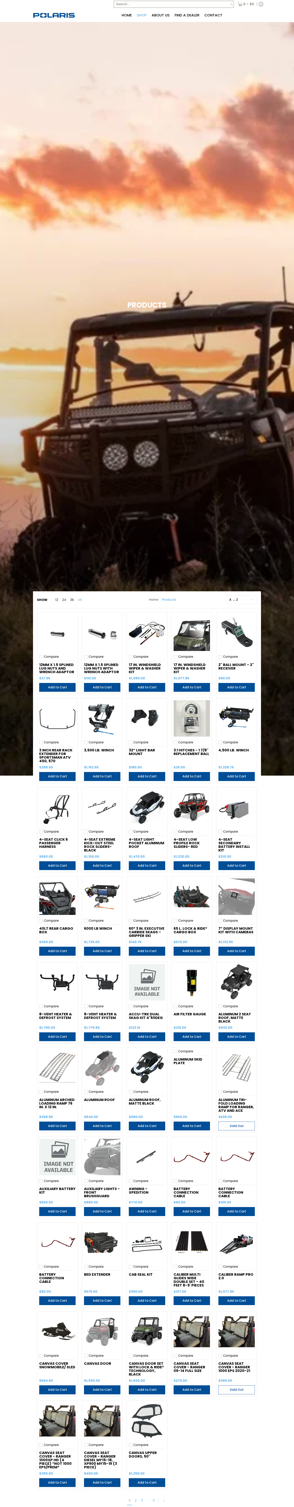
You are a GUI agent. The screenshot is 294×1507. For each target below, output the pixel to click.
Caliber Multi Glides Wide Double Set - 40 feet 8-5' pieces (189, 1280)
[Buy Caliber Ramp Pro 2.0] (236, 1242)
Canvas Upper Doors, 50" (143, 1454)
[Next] (164, 1500)
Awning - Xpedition (138, 1190)
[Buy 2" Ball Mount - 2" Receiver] (236, 633)
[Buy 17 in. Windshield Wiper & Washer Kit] (147, 633)
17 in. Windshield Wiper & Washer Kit (145, 668)
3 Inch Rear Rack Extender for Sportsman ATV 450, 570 (55, 755)
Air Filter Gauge (190, 1014)
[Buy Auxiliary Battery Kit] (57, 1157)
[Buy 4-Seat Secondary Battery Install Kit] (236, 807)
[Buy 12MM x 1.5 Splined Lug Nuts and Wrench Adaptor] (57, 633)
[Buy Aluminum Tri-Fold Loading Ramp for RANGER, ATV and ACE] (236, 1068)
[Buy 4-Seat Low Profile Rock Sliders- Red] (192, 807)
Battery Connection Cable (186, 1192)
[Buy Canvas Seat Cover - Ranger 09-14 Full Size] (192, 1331)
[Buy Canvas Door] (102, 1331)
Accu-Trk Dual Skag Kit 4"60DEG (146, 1016)
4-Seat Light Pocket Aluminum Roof (146, 843)
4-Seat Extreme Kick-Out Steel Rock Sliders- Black (99, 845)
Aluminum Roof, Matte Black (145, 1101)
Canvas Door (97, 1363)
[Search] (231, 4)
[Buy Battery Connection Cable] (192, 1157)
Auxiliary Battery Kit (57, 1190)
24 (64, 600)
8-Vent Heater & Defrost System (55, 1016)
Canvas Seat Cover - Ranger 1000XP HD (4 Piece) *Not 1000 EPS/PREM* (55, 1460)
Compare (51, 657)
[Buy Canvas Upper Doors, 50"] (147, 1421)
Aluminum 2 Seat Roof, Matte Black (234, 1018)
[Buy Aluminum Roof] (102, 1068)
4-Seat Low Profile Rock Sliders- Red (187, 843)
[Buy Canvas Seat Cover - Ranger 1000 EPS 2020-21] (236, 1331)
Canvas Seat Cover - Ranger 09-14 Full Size (189, 1367)
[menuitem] (246, 4)
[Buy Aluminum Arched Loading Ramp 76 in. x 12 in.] (57, 1068)
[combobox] (171, 4)
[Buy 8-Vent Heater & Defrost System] (57, 982)
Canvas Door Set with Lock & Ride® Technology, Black (146, 1369)
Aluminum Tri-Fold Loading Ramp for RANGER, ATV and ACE (236, 1105)
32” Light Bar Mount (142, 752)
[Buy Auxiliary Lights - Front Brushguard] (102, 1157)
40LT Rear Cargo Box (56, 930)
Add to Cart (57, 687)
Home (153, 599)
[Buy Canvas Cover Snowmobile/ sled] (57, 1331)
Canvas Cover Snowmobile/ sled (57, 1365)
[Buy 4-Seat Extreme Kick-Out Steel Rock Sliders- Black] (102, 807)
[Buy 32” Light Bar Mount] (147, 718)
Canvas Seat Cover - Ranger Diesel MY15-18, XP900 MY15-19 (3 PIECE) (100, 1460)
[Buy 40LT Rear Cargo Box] (57, 896)
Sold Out (237, 1126)
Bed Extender (97, 1274)
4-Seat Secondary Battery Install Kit (234, 845)
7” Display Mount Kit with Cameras (235, 930)
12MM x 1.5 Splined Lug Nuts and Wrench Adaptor (56, 668)
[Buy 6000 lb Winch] (102, 896)
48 (80, 600)
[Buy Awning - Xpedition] (147, 1157)
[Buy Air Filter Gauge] (192, 982)
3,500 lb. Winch (99, 750)
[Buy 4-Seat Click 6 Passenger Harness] (57, 807)
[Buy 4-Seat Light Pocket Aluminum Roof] (147, 807)
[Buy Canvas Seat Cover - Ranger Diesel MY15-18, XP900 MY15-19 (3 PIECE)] (102, 1421)
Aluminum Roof (99, 1099)
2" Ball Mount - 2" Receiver (236, 666)
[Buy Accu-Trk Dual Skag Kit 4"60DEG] (147, 982)
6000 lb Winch (98, 928)
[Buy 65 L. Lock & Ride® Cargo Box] (192, 896)
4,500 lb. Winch (233, 750)
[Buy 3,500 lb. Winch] (102, 718)
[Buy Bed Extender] (102, 1242)
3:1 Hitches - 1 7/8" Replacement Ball (191, 752)
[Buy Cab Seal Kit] (147, 1242)
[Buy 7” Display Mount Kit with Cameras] (236, 896)
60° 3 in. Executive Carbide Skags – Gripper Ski (146, 932)
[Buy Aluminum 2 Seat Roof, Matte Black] (236, 982)
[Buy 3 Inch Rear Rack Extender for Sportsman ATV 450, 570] (57, 718)
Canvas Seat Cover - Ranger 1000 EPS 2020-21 (234, 1367)
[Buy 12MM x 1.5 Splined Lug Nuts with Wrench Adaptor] (102, 633)
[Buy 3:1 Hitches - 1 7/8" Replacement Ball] (192, 718)
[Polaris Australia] (54, 15)
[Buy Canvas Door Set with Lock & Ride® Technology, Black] (147, 1331)
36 (72, 600)
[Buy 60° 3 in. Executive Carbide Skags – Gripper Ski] (147, 896)
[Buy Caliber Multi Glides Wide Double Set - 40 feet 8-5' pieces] (192, 1242)
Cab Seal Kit (141, 1274)
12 (56, 600)
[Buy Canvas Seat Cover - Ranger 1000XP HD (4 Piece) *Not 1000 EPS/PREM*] (57, 1421)
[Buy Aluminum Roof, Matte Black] (147, 1068)
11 (154, 1500)
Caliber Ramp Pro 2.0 (235, 1276)
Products (169, 599)
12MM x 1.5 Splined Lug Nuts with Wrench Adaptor (101, 668)
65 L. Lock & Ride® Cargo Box (190, 930)
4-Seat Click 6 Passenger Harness (53, 843)
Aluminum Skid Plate (188, 1061)
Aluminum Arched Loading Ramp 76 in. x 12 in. (57, 1103)
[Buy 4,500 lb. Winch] (236, 718)
